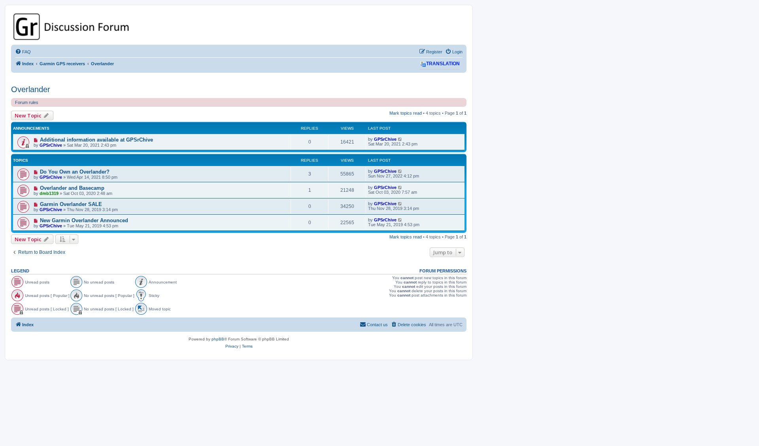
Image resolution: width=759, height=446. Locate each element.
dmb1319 (49, 193)
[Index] (238, 26)
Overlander (30, 89)
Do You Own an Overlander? (75, 172)
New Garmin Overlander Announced (84, 220)
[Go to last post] (400, 139)
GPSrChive (51, 145)
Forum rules (26, 102)
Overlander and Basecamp (72, 188)
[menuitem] (23, 52)
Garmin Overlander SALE (71, 204)
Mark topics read (405, 113)
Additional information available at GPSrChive (96, 140)
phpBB (217, 339)
